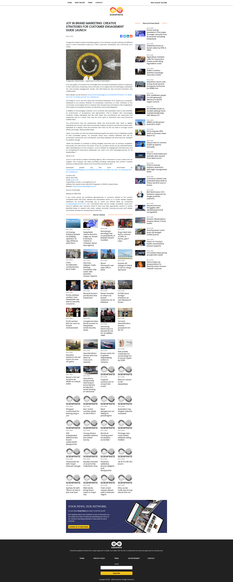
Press (116, 558)
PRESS (90, 3)
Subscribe (116, 573)
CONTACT (99, 3)
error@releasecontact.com (76, 204)
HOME (70, 3)
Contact (151, 558)
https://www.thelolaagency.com (84, 186)
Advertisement (134, 558)
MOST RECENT (80, 3)
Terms (82, 558)
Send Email (74, 180)
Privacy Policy (99, 558)
